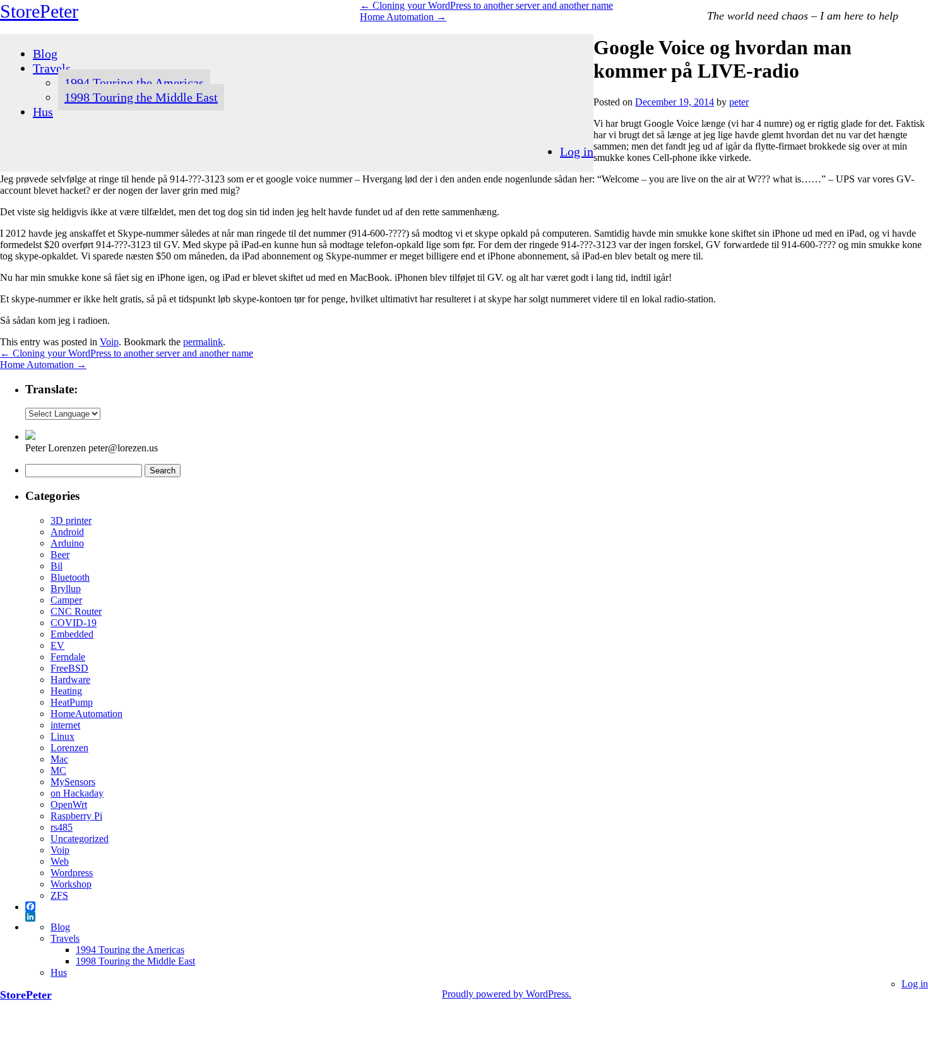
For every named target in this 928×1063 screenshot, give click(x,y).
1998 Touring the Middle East (141, 97)
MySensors (73, 781)
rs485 (62, 827)
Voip (109, 341)
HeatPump (72, 702)
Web (60, 861)
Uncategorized (80, 838)
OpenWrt (69, 804)
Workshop (71, 884)
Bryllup (66, 588)
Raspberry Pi (76, 816)
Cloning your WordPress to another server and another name (486, 5)
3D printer (71, 520)
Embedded (72, 634)
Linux (62, 736)
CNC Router (76, 611)
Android (67, 531)
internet (65, 725)
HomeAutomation (86, 713)
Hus (43, 112)
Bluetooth (70, 577)
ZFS (59, 895)
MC (58, 770)
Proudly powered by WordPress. (506, 994)
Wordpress (72, 872)
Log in (576, 151)
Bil (56, 566)
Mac (59, 759)
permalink (203, 341)
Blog (45, 54)
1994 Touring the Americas (134, 83)
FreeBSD (69, 668)
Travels (52, 68)
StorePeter (39, 11)
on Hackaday (77, 793)
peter (739, 102)
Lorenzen (69, 747)
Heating (66, 691)
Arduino (67, 543)
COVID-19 (74, 622)
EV (57, 645)
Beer (60, 554)
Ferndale (68, 656)
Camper (66, 600)
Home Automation (403, 16)
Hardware (70, 679)
